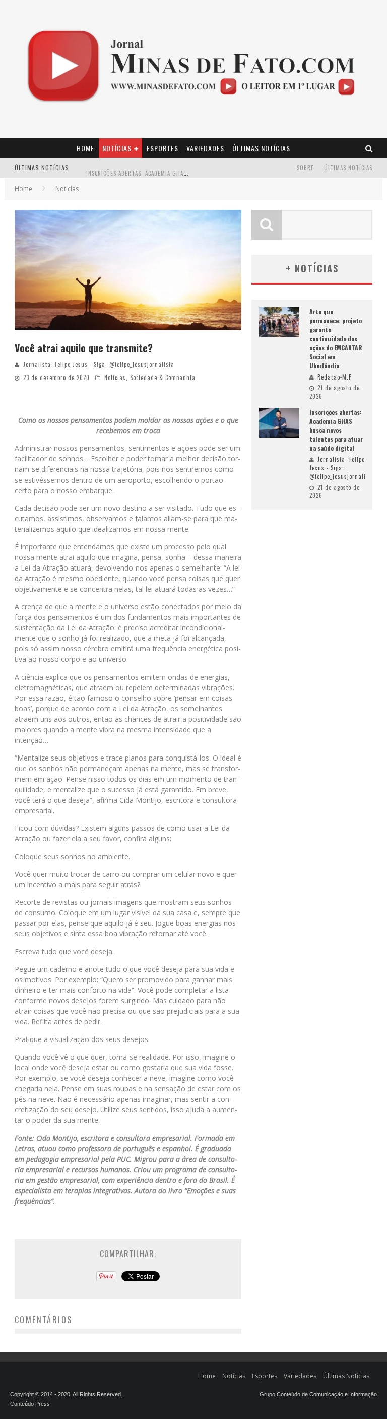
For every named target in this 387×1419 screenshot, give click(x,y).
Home (85, 148)
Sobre (305, 168)
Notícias (117, 148)
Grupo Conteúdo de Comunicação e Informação (318, 1394)
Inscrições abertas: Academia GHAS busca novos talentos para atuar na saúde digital (336, 430)
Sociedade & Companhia (163, 377)
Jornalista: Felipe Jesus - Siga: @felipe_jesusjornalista (98, 364)
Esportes (162, 148)
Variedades (205, 148)
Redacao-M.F (334, 377)
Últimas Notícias (261, 148)
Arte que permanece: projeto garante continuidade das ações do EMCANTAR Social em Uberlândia (335, 338)
